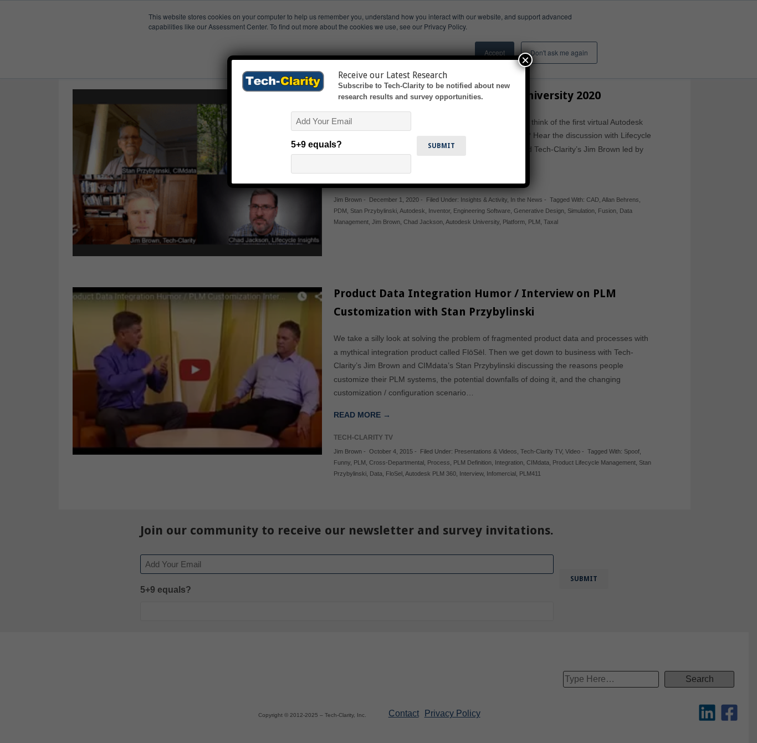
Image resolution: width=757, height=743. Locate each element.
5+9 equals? (316, 144)
